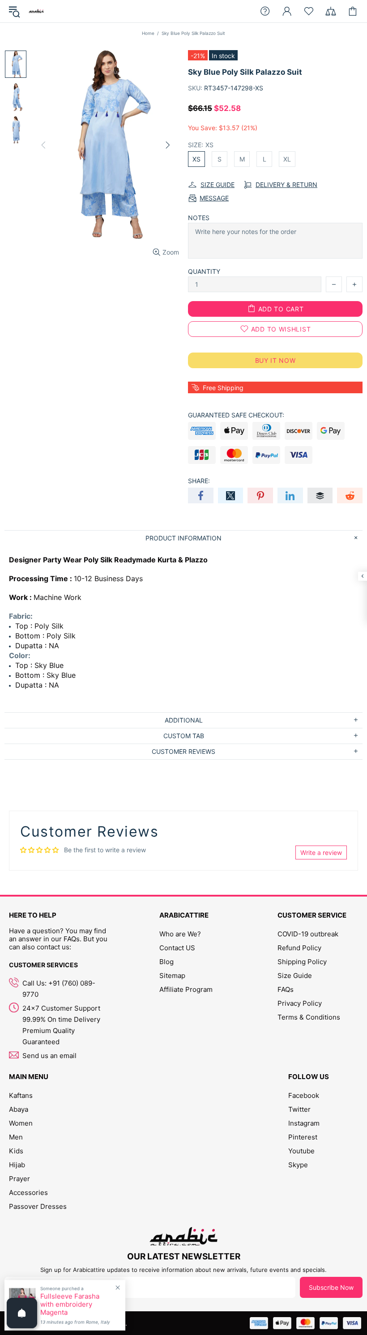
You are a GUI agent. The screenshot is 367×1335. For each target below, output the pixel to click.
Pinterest (302, 1137)
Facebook (303, 1095)
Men (16, 1137)
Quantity (204, 271)
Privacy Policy (299, 1003)
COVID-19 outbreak (307, 934)
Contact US (177, 948)
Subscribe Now (331, 1287)
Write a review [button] (321, 852)
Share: (199, 481)
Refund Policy (299, 948)
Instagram (304, 1123)
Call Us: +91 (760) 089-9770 (58, 989)
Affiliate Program (186, 989)
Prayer (19, 1178)
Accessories (28, 1192)
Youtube (301, 1151)
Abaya (18, 1109)
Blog (166, 961)
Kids (16, 1151)
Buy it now (275, 360)
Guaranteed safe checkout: (236, 415)
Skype (298, 1165)
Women (21, 1123)
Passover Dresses (38, 1206)
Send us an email (49, 1055)
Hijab (17, 1165)
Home (148, 33)
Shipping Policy (302, 961)
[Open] (22, 1313)
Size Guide (294, 975)
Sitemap (172, 975)
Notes (198, 217)
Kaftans (21, 1095)
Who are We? (180, 934)
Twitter (299, 1109)
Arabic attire (36, 11)
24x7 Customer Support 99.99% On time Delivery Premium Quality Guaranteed (61, 1025)
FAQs (285, 989)
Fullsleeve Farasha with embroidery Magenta (69, 1304)
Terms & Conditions (308, 1017)
